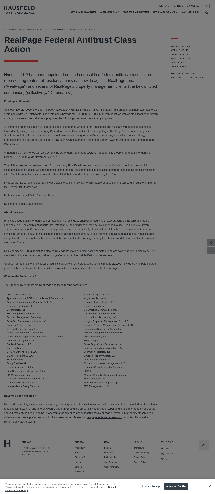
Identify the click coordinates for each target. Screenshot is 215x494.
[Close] (209, 486)
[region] (107, 486)
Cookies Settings (151, 486)
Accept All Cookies (176, 486)
